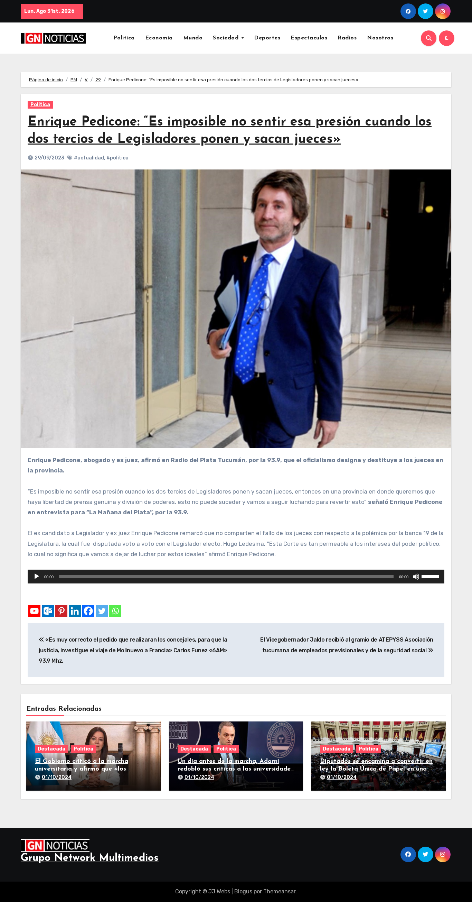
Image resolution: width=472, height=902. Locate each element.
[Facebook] (88, 611)
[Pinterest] (61, 611)
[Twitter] (102, 611)
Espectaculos (309, 38)
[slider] (431, 576)
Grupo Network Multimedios (90, 858)
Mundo (193, 38)
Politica (40, 105)
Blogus (243, 891)
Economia (159, 38)
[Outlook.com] (48, 611)
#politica (117, 158)
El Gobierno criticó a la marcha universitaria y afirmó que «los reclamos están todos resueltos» (83, 769)
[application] (236, 576)
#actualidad (89, 158)
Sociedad (226, 38)
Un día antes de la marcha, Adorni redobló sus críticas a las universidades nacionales (235, 769)
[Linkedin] (75, 611)
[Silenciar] (416, 576)
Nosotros (380, 38)
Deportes (267, 38)
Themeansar (279, 891)
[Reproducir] (36, 576)
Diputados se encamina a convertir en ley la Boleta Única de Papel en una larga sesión (376, 769)
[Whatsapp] (115, 611)
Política (124, 38)
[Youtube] (34, 611)
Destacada (51, 749)
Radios (347, 38)
